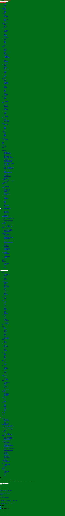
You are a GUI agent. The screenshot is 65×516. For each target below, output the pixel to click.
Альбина (3, 70)
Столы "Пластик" (6, 193)
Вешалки (5, 241)
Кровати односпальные (7, 176)
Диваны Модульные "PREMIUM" (9, 218)
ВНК (2, 74)
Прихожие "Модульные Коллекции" (9, 180)
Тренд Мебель (4, 122)
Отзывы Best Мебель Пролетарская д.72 (6, 490)
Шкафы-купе (5, 88)
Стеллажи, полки (6, 69)
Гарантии (1, 494)
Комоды (5, 53)
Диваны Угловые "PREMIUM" (8, 157)
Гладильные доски (6, 205)
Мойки (3, 147)
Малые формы (6, 22)
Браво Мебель (4, 8)
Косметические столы (7, 188)
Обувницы (5, 182)
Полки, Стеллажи (6, 323)
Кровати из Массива (7, 170)
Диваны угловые (6, 151)
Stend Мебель (4, 64)
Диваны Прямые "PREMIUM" (8, 156)
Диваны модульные (6, 152)
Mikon (3, 326)
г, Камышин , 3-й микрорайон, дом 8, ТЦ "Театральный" (8, 500)
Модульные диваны (7, 394)
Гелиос (3, 397)
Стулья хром (5, 196)
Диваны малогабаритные (7, 153)
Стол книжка (6, 191)
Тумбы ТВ (3, 259)
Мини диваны (6, 126)
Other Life (3, 412)
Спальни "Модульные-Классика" (9, 230)
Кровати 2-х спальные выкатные (8, 237)
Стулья (5, 130)
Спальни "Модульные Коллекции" (9, 167)
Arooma (3, 131)
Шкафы (5, 12)
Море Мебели (4, 390)
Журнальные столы (6, 190)
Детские (5, 34)
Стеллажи (5, 203)
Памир (3, 102)
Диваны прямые (6, 211)
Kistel (2, 55)
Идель (3, 143)
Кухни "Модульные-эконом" (8, 160)
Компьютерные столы (7, 51)
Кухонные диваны (6, 215)
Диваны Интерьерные (5, 155)
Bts (2, 38)
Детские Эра (5, 119)
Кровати (5, 7)
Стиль (3, 300)
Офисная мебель (6, 83)
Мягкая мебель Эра (6, 120)
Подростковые (6, 16)
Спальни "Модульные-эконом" (8, 168)
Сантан (3, 28)
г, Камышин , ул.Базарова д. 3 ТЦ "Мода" (6, 503)
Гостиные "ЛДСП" (6, 165)
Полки (5, 204)
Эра (2, 117)
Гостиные (5, 4)
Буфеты (5, 222)
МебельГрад (3, 13)
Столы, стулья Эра (6, 121)
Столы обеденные (4, 252)
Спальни (5, 5)
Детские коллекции (6, 173)
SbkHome (3, 23)
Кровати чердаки (6, 178)
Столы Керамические (7, 192)
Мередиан (3, 145)
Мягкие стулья (6, 139)
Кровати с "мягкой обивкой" (8, 172)
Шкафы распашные (6, 186)
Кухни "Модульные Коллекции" (8, 159)
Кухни (4, 27)
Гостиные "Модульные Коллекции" (9, 163)
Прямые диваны (6, 124)
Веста (2, 144)
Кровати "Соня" (6, 19)
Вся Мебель (3, 78)
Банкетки (5, 267)
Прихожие (5, 6)
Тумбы (5, 206)
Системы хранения (6, 185)
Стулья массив (6, 198)
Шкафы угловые (6, 184)
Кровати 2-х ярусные (7, 177)
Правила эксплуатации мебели (4, 497)
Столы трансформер (7, 189)
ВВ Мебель (3, 138)
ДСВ (2, 96)
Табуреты (5, 197)
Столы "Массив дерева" (7, 194)
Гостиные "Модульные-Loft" (8, 226)
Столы (5, 52)
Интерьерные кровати (7, 57)
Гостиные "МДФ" (6, 164)
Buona (3, 142)
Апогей (3, 123)
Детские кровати (6, 286)
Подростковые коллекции (7, 174)
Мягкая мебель (4, 150)
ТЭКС (3, 46)
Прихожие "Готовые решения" (8, 181)
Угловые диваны (6, 393)
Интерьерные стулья (7, 256)
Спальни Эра (6, 386)
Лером (3, 3)
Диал (2, 352)
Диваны (5, 136)
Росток (3, 111)
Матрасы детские (6, 263)
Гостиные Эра (6, 118)
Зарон (3, 360)
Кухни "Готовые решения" (8, 161)
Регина (3, 375)
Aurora (3, 133)
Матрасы (5, 21)
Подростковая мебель (7, 274)
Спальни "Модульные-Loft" (8, 229)
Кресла (5, 127)
